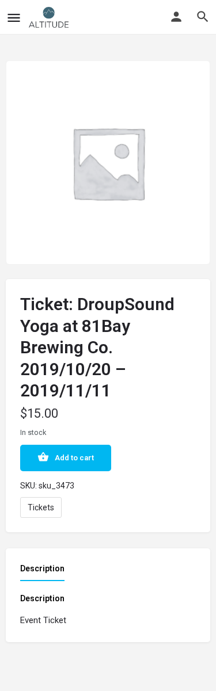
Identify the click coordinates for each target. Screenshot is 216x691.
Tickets (41, 507)
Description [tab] (42, 568)
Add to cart (74, 457)
